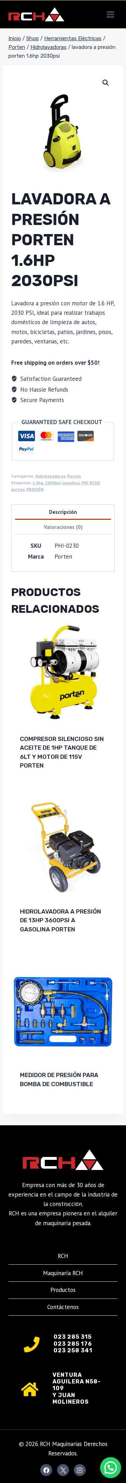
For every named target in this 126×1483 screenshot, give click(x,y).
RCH (63, 1256)
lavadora (71, 482)
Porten (74, 476)
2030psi (53, 482)
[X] (63, 1470)
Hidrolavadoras (50, 476)
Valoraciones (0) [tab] (63, 526)
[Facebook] (46, 1470)
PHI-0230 (90, 482)
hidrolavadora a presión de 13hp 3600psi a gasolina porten (60, 920)
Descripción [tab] (63, 511)
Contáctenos (63, 1307)
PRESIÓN (35, 489)
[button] (105, 83)
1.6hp (38, 482)
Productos (63, 1290)
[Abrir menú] (110, 14)
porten (18, 489)
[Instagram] (80, 1470)
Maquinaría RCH (63, 1273)
